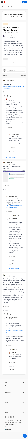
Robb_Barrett (9, 162)
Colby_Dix (14, 218)
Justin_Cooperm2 (10, 80)
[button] (8, 33)
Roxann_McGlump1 (13, 317)
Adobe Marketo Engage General (8, 6)
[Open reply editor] (14, 70)
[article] (14, 88)
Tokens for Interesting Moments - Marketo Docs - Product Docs (14, 330)
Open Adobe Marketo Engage (13, 16)
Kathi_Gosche (9, 36)
